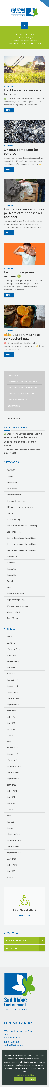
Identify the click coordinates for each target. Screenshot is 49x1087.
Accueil (15, 40)
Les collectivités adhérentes (22, 388)
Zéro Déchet (12, 618)
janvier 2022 (12, 754)
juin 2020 (11, 871)
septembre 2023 (14, 661)
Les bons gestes (14, 531)
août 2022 (11, 710)
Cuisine (10, 476)
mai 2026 (11, 636)
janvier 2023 (12, 686)
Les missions (13, 375)
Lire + (8, 110)
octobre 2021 (13, 772)
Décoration (12, 488)
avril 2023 (11, 673)
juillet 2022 (12, 717)
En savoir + (24, 916)
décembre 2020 (14, 834)
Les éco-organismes (17, 400)
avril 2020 (11, 877)
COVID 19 (11, 470)
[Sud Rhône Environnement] (24, 12)
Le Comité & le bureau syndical (22, 381)
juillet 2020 (12, 865)
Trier (9, 587)
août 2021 (11, 784)
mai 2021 (11, 803)
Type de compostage (16, 599)
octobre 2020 (13, 846)
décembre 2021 (14, 760)
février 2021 (12, 821)
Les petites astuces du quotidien (21, 538)
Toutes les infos (13, 418)
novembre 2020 (14, 840)
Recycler (11, 581)
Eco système (12, 948)
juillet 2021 (12, 791)
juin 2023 (11, 667)
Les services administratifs (20, 394)
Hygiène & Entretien (16, 501)
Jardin (10, 513)
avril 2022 (11, 735)
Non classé (12, 556)
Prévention (12, 568)
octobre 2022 (13, 698)
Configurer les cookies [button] (24, 1075)
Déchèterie (12, 482)
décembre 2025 (14, 649)
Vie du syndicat (13, 612)
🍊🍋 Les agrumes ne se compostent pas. (22, 336)
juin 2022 (11, 723)
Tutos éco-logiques (15, 593)
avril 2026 (11, 643)
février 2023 (12, 680)
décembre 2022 (14, 692)
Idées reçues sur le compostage (21, 507)
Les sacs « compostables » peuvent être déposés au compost (24, 213)
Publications (13, 406)
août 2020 (11, 859)
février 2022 (12, 747)
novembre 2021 (14, 766)
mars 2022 (11, 741)
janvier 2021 (12, 828)
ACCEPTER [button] (30, 1079)
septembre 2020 (14, 852)
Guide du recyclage (16, 941)
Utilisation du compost (17, 606)
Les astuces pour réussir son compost (23, 525)
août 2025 (11, 655)
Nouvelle (11, 562)
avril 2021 (11, 809)
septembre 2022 (14, 704)
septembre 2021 (14, 778)
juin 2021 (11, 797)
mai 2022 (11, 729)
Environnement (14, 494)
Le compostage (29, 40)
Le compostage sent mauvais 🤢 (19, 274)
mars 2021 (11, 815)
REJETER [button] (18, 1079)
